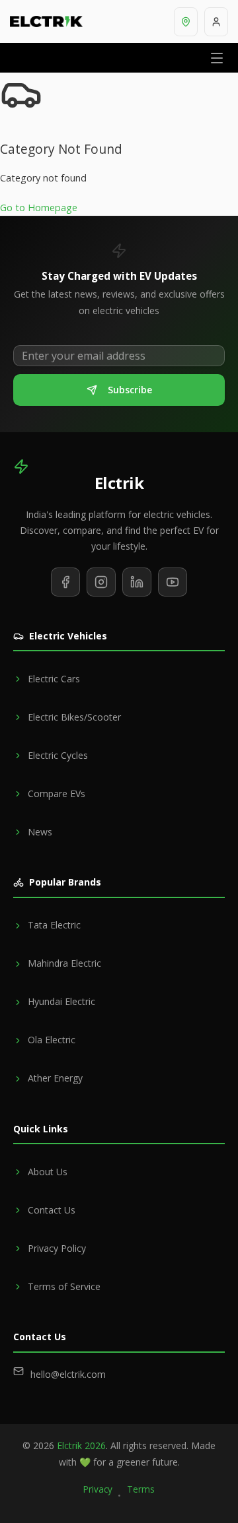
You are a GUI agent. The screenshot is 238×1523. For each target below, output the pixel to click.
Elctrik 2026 (81, 1445)
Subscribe (130, 389)
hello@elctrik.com (68, 1374)
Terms (141, 1489)
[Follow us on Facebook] (65, 582)
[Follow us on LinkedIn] (136, 582)
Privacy (97, 1489)
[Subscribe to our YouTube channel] (172, 582)
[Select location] (186, 21)
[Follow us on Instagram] (101, 582)
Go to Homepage (38, 207)
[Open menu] (216, 58)
